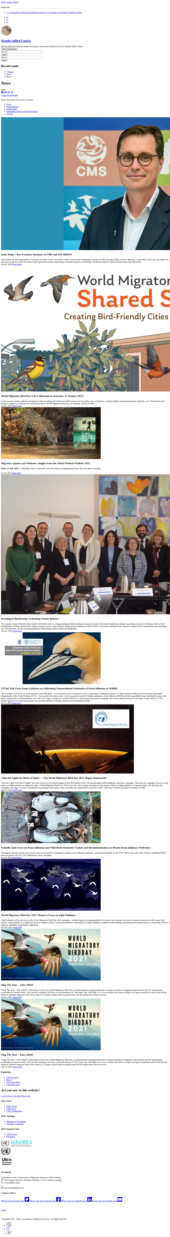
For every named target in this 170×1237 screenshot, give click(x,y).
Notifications (11, 109)
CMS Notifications (14, 1111)
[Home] (6, 35)
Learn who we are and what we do (15, 1096)
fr (7, 19)
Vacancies (10, 1137)
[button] (85, 94)
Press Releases (12, 107)
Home (11, 72)
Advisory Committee (15, 1124)
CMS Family (11, 1134)
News (8, 104)
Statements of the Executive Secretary (22, 111)
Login (3, 1210)
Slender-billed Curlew (16, 40)
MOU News (11, 1106)
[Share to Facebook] (2, 93)
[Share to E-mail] (9, 93)
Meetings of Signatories (16, 1121)
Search (4, 52)
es (7, 22)
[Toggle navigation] (9, 1224)
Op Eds (9, 114)
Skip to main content (9, 2)
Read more (17, 264)
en (7, 17)
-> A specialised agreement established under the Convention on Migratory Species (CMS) (44, 12)
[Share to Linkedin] (5, 93)
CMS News (11, 1109)
